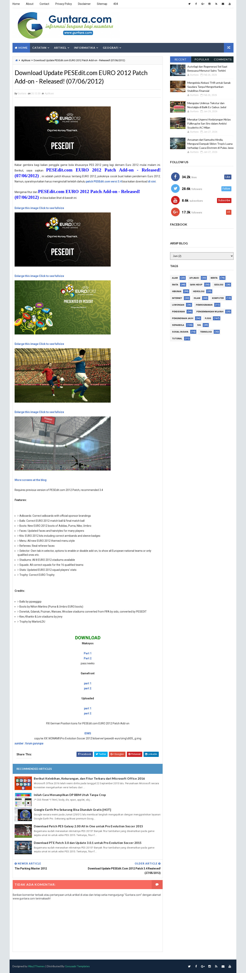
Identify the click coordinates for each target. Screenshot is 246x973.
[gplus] (203, 4)
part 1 (87, 683)
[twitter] (189, 4)
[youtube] (230, 4)
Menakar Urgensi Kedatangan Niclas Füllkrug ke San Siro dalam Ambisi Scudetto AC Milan (209, 123)
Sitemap (102, 3)
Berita (214, 278)
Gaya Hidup (196, 284)
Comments (223, 59)
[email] (223, 4)
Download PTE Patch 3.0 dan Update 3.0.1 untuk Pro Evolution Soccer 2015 (88, 842)
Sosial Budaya (180, 332)
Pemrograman (204, 305)
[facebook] (196, 4)
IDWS (87, 733)
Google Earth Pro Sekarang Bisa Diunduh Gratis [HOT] (72, 809)
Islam (197, 298)
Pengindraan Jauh (182, 318)
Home (16, 3)
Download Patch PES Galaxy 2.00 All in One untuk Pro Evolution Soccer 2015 (88, 826)
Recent (181, 59)
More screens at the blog (31, 479)
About (29, 3)
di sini (152, 181)
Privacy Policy (63, 3)
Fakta (175, 284)
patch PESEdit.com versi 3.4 (104, 181)
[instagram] (209, 4)
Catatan (39, 47)
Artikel (60, 47)
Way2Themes (36, 966)
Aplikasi (25, 60)
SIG (199, 325)
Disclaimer (84, 3)
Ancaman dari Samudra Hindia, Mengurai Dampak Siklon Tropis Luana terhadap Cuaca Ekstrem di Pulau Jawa (210, 143)
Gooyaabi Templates (77, 966)
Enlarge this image (26, 208)
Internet (177, 298)
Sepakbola (178, 325)
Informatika (84, 47)
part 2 (87, 688)
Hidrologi (198, 291)
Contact (44, 3)
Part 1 (87, 653)
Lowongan (178, 305)
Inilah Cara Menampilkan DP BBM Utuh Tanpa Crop (70, 795)
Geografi (110, 47)
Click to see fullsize (51, 208)
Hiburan (176, 291)
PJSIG (208, 318)
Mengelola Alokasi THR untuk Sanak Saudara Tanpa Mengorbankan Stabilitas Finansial (209, 86)
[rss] (216, 4)
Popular (201, 59)
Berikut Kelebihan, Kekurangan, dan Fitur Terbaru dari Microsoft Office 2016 (89, 778)
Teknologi (206, 332)
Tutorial (177, 338)
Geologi (218, 284)
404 (115, 3)
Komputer (218, 298)
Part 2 (87, 658)
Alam (175, 278)
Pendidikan (178, 311)
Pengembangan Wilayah (209, 311)
